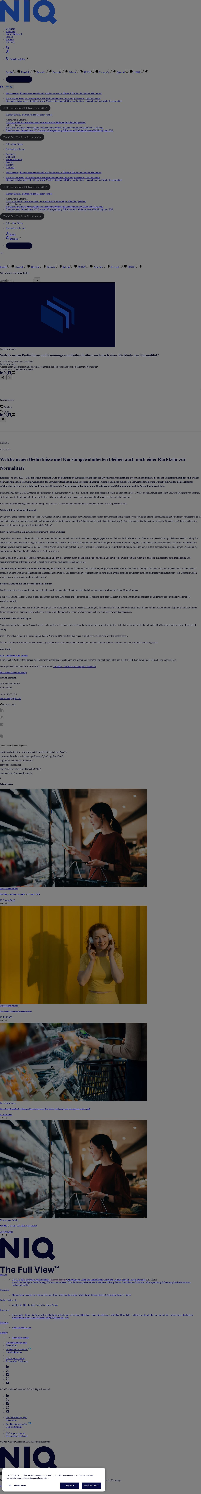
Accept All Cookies (91, 1485)
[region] (53, 1480)
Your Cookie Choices (17, 1485)
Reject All (70, 1485)
